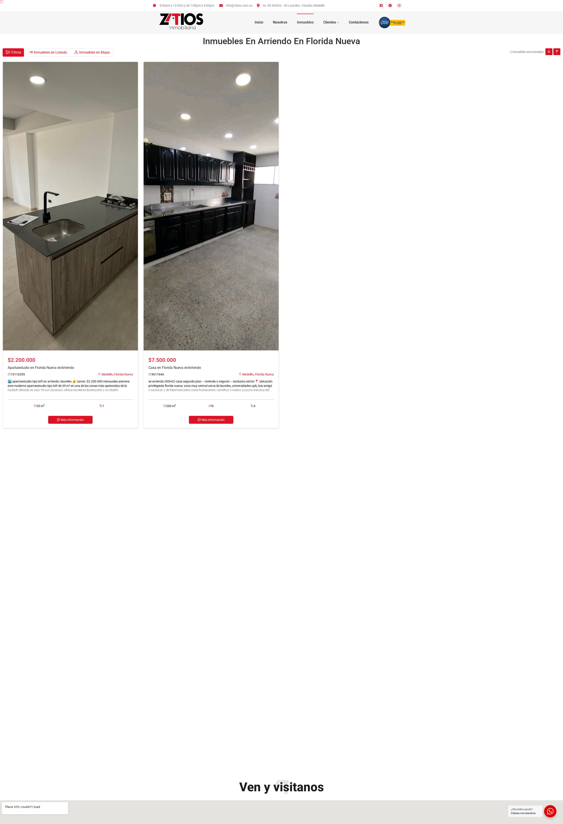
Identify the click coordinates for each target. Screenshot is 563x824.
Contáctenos (359, 22)
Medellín (107, 374)
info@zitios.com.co (239, 5)
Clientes (329, 22)
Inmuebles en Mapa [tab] (94, 52)
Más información (72, 420)
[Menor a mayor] (548, 51)
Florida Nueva (123, 374)
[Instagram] (399, 5)
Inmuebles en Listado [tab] (50, 52)
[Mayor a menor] (556, 51)
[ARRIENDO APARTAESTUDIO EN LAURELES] (70, 206)
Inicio (259, 22)
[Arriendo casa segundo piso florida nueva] (211, 206)
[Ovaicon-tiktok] (390, 5)
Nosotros (280, 22)
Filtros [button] (16, 52)
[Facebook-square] (381, 5)
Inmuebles (305, 22)
